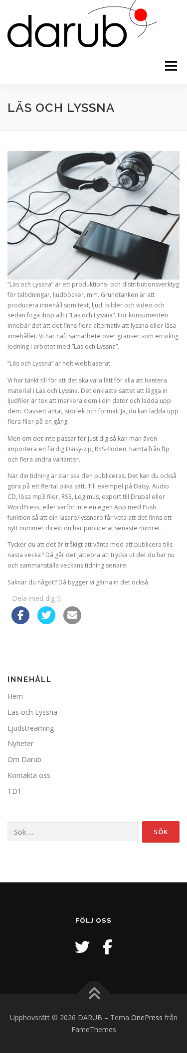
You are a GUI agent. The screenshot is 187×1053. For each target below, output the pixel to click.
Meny (170, 66)
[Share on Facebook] (20, 621)
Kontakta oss (28, 775)
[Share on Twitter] (46, 621)
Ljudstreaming (30, 728)
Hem (15, 696)
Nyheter (20, 743)
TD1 (14, 791)
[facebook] (107, 947)
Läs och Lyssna (32, 712)
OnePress (147, 1017)
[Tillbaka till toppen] (93, 994)
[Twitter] (82, 947)
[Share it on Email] (72, 621)
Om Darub (24, 759)
